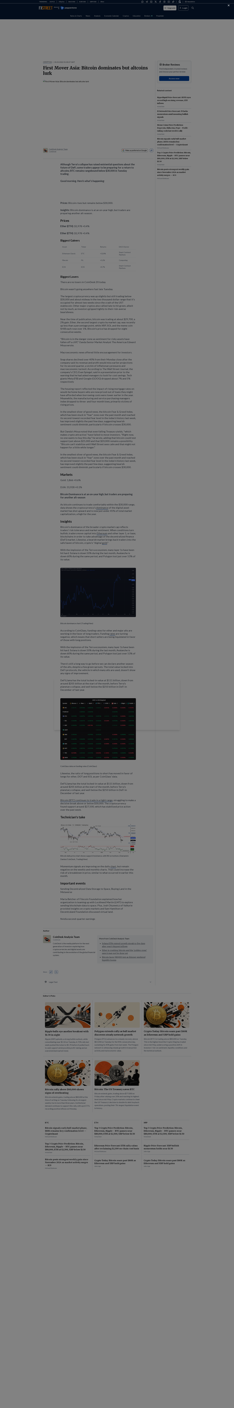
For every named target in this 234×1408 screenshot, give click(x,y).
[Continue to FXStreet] (228, 5)
